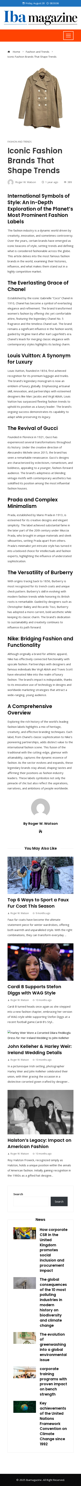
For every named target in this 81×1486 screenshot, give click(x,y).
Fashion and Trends (19, 142)
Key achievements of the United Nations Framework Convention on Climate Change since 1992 (53, 1424)
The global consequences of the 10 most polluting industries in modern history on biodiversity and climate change (53, 1302)
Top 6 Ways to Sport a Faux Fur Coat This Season (38, 903)
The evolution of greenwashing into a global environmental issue (53, 1347)
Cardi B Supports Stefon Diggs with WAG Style (34, 989)
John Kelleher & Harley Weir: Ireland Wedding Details (40, 1049)
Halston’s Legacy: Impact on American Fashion (39, 1143)
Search (18, 1194)
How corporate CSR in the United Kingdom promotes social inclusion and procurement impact (53, 1250)
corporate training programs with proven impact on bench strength (53, 1381)
